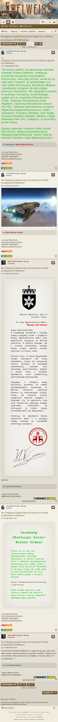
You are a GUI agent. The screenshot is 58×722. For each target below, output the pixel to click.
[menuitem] (55, 31)
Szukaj (5, 26)
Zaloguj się (14, 26)
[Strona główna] (29, 9)
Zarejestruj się (27, 26)
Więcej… (4, 22)
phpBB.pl (39, 717)
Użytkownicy (13, 22)
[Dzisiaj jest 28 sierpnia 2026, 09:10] (52, 31)
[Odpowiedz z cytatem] (53, 52)
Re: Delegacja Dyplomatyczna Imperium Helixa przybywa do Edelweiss (24, 181)
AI (45, 22)
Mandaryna (10, 145)
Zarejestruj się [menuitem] (54, 22)
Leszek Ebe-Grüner (13, 51)
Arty (24, 714)
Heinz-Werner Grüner (24, 145)
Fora (8, 22)
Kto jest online (8, 699)
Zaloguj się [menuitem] (50, 22)
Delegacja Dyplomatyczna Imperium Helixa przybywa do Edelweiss (27, 38)
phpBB (25, 712)
